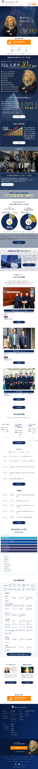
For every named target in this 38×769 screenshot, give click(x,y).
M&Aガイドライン (8, 613)
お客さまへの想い (13, 721)
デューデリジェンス (32, 585)
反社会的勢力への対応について (17, 759)
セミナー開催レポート (6, 729)
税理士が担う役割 (22, 630)
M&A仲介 (13, 620)
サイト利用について (9, 759)
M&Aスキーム (14, 585)
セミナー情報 (21, 452)
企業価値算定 (5, 538)
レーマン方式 (7, 642)
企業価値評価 (23, 585)
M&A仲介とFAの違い (8, 569)
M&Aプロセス (19, 585)
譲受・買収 (21, 714)
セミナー (4, 723)
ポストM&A (24, 589)
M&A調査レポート (6, 718)
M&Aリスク (28, 585)
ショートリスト (21, 647)
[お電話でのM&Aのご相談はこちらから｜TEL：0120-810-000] (19, 743)
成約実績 (26, 713)
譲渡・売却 (21, 713)
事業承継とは (6, 559)
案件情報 (32, 710)
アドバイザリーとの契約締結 (7, 540)
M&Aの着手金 (14, 639)
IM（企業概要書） (7, 650)
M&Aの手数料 (6, 566)
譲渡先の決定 (5, 546)
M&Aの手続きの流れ (7, 564)
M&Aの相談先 (6, 568)
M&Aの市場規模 (21, 605)
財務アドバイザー (29, 624)
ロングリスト (14, 647)
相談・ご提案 (4, 535)
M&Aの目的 (6, 558)
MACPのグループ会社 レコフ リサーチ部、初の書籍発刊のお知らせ (20, 456)
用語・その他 (32, 589)
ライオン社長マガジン (14, 734)
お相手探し (4, 543)
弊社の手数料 (13, 713)
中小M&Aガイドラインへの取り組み (27, 759)
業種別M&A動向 (5, 716)
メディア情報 (27, 452)
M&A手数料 (7, 637)
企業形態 (28, 589)
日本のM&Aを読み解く (9, 604)
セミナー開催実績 (6, 727)
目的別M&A (10, 585)
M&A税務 (9, 589)
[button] (29, 440)
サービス (20, 710)
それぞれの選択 (27, 714)
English (35, 2)
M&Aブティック (14, 627)
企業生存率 (21, 608)
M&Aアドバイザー (15, 624)
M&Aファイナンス (5, 589)
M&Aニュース (15, 452)
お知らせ (10, 452)
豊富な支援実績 (13, 719)
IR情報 (29, 2)
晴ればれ (26, 716)
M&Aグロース (7, 608)
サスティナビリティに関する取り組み (13, 761)
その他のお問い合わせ (19, 751)
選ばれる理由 (13, 710)
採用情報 (31, 2)
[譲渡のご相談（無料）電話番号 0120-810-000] (29, 4)
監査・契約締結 (5, 548)
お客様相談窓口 (21, 761)
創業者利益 (7, 600)
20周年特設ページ (27, 761)
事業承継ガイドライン (15, 614)
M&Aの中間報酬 (29, 639)
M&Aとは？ (7, 597)
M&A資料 (6, 645)
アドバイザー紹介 (13, 717)
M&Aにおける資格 (29, 627)
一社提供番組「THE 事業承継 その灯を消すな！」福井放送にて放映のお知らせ (22, 473)
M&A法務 (19, 589)
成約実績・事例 (27, 710)
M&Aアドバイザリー (7, 571)
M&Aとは (5, 556)
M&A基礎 (5, 585)
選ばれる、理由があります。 (27, 21)
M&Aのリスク (6, 563)
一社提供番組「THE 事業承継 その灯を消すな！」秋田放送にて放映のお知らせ (22, 467)
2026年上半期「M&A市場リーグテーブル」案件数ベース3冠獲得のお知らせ (21, 461)
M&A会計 (14, 589)
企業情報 (27, 2)
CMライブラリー (13, 732)
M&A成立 (4, 551)
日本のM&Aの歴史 (8, 605)
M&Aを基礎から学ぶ (6, 713)
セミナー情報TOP (6, 726)
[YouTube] (9, 156)
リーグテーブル (14, 608)
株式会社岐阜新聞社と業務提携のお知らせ (16, 478)
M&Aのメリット (6, 561)
